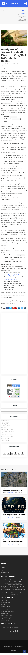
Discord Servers (6, 420)
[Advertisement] (14, 329)
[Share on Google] (13, 308)
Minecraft (4, 427)
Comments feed (6, 570)
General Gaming (6, 425)
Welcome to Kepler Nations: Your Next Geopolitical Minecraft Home (14, 515)
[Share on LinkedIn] (19, 308)
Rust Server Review (7, 434)
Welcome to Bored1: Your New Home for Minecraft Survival (14, 590)
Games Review (6, 422)
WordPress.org (5, 572)
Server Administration (7, 436)
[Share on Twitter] (10, 308)
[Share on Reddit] (22, 308)
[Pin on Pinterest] (16, 308)
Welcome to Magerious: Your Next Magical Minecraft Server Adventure (13, 489)
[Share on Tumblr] (25, 308)
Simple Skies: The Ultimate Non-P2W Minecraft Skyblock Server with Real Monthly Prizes (13, 541)
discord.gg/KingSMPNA (11, 275)
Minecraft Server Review (15, 63)
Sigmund (24, 63)
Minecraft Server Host (7, 429)
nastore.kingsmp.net (10, 279)
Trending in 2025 (6, 438)
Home (23, 10)
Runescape (5, 433)
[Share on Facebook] (7, 308)
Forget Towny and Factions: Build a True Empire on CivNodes (14, 593)
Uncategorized (5, 440)
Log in (3, 567)
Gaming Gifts (5, 424)
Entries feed (5, 569)
